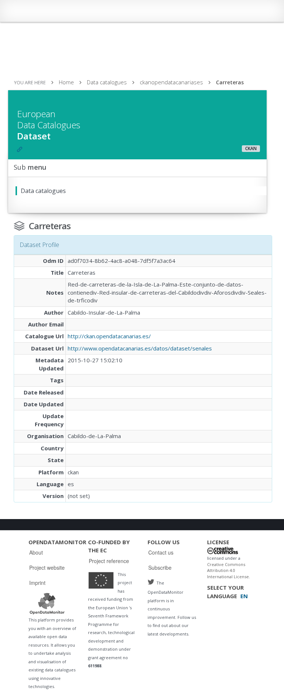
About (36, 552)
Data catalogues (107, 82)
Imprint (37, 582)
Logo (46, 603)
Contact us (160, 552)
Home (66, 82)
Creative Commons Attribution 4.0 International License (228, 570)
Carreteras (230, 82)
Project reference (109, 561)
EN (244, 596)
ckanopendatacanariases (171, 82)
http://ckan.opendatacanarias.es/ (109, 336)
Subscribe (160, 567)
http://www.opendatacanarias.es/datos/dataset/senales (140, 348)
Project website (47, 567)
